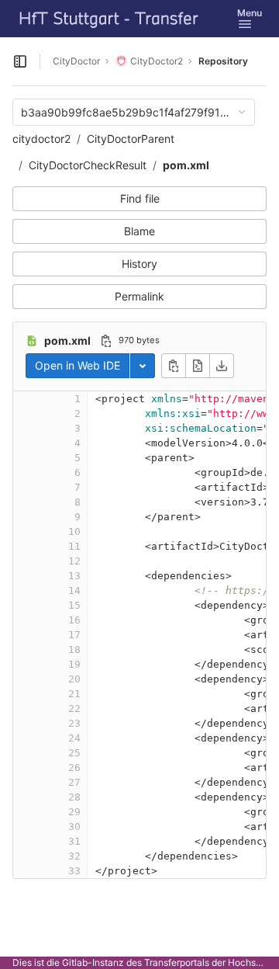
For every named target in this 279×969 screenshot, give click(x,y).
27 (74, 782)
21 (74, 694)
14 (74, 590)
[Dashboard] (109, 18)
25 (74, 753)
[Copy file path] (106, 340)
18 (74, 649)
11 (74, 546)
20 (74, 679)
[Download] (221, 365)
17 (74, 635)
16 (74, 620)
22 (74, 708)
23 (74, 723)
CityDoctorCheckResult (87, 165)
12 (74, 561)
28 (74, 797)
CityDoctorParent (130, 138)
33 (74, 871)
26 (74, 767)
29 (74, 812)
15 (74, 605)
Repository (223, 61)
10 (74, 531)
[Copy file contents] (173, 365)
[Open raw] (197, 365)
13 (74, 576)
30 (74, 826)
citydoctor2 (41, 138)
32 (74, 856)
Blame (139, 231)
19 (74, 664)
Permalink (139, 296)
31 (74, 841)
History (139, 263)
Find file (140, 198)
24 (74, 738)
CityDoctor (76, 61)
